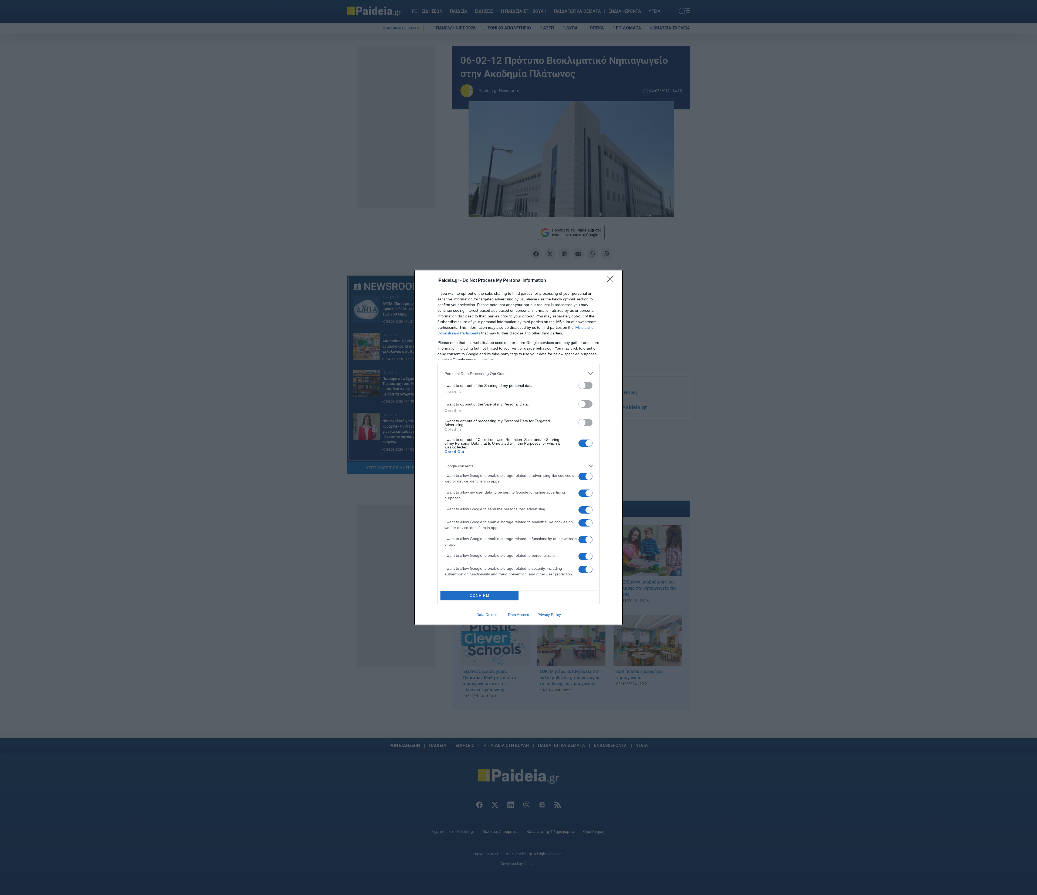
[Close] (612, 281)
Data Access (518, 614)
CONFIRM (480, 596)
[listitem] (518, 373)
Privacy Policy (549, 614)
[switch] (585, 385)
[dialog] (518, 447)
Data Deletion (488, 614)
